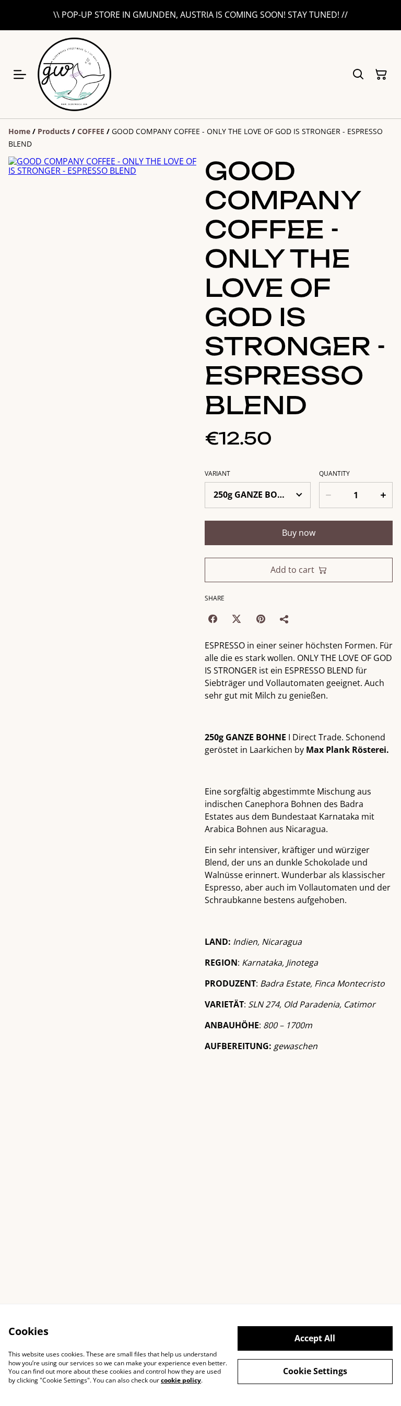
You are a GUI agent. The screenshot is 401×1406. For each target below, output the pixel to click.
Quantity (334, 473)
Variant (217, 473)
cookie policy (181, 1380)
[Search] (358, 74)
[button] (30, 374)
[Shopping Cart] (381, 74)
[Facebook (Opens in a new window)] (212, 619)
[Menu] (19, 74)
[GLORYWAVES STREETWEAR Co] (74, 74)
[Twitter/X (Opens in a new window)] (236, 619)
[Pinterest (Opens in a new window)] (260, 619)
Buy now (298, 532)
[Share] (284, 619)
